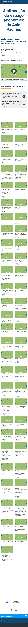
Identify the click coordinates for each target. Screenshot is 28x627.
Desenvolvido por (14, 625)
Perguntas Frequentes (6, 620)
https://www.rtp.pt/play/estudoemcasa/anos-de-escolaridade (13, 80)
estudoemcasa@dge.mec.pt (7, 616)
